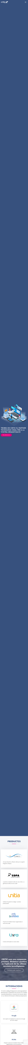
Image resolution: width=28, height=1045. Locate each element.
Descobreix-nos (6, 435)
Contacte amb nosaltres (14, 970)
